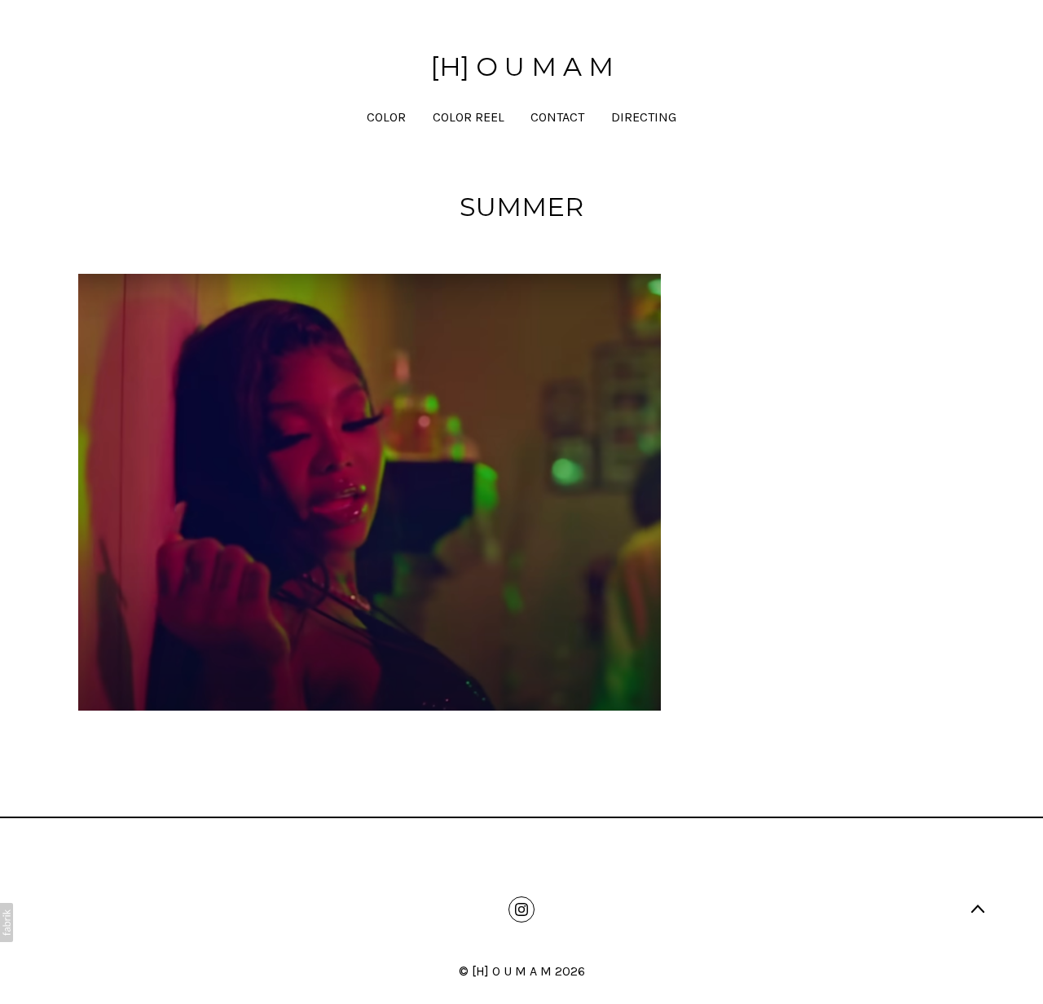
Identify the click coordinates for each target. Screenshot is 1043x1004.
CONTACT (557, 117)
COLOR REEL (468, 117)
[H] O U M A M (512, 971)
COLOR (386, 117)
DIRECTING (643, 117)
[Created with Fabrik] (6, 922)
